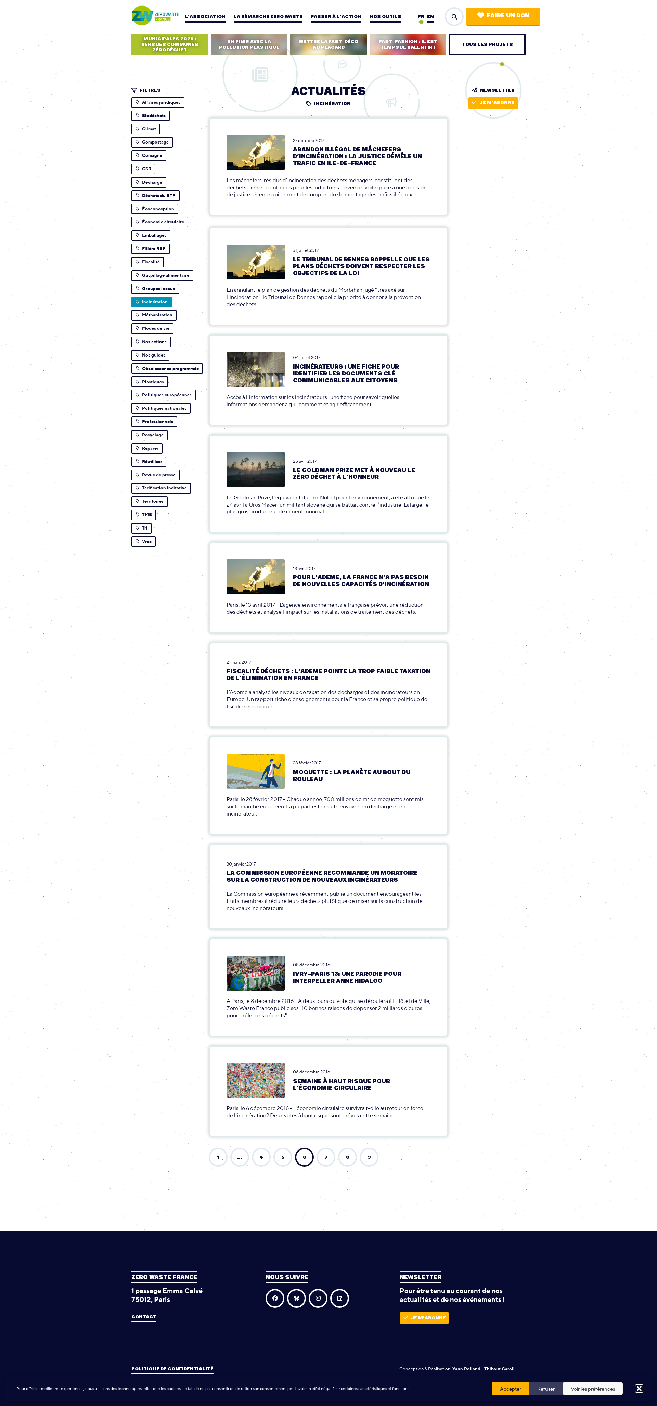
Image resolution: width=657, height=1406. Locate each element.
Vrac (147, 541)
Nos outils (385, 17)
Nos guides (153, 355)
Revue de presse (159, 474)
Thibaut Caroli (499, 1368)
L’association (205, 17)
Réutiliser (152, 461)
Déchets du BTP (159, 195)
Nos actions (154, 341)
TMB (147, 514)
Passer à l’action (336, 17)
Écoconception (158, 208)
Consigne (152, 155)
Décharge (152, 182)
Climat (149, 129)
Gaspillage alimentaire (165, 275)
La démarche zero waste (268, 17)
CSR (146, 168)
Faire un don (508, 15)
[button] (639, 1388)
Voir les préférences (593, 1389)
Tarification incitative (164, 487)
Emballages (154, 235)
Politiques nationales (164, 408)
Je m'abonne (497, 102)
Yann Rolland (466, 1368)
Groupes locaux (158, 288)
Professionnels (157, 421)
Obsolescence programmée (170, 368)
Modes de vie (155, 328)
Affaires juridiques (161, 102)
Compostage (155, 142)
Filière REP (154, 248)
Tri (144, 528)
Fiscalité (151, 261)
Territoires (153, 501)
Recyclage (153, 434)
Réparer (150, 448)
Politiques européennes (167, 394)
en (430, 17)
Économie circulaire (163, 221)
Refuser (546, 1389)
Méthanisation (157, 315)
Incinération (155, 301)
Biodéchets (154, 115)
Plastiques (153, 381)
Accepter (510, 1389)
